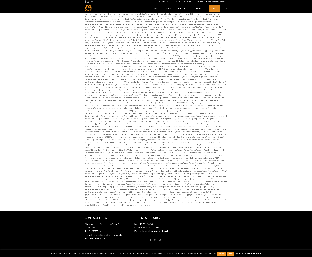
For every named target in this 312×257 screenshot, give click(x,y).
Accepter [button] (221, 254)
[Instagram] (88, 1)
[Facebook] (85, 1)
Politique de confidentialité (248, 253)
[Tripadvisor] (91, 1)
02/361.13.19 (166, 2)
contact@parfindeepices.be (217, 2)
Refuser (230, 254)
